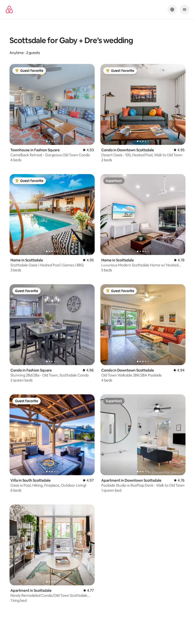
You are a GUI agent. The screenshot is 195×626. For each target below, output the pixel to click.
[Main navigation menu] (184, 9)
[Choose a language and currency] (172, 9)
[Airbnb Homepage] (9, 9)
